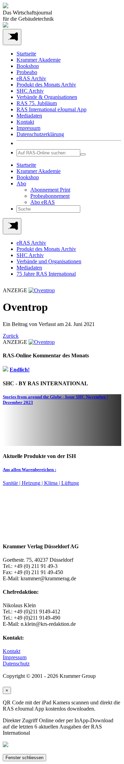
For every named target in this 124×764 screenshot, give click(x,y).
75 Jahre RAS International (46, 274)
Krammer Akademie (39, 60)
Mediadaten (29, 116)
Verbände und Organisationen (49, 261)
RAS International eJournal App (51, 109)
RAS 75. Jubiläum (37, 103)
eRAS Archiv (31, 78)
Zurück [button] (11, 336)
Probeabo (27, 72)
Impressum (28, 128)
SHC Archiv (30, 91)
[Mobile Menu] (12, 37)
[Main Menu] (12, 226)
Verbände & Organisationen (47, 97)
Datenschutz (16, 663)
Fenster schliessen (24, 757)
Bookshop (28, 66)
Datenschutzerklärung (40, 134)
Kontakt (25, 122)
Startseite (26, 54)
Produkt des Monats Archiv (46, 85)
